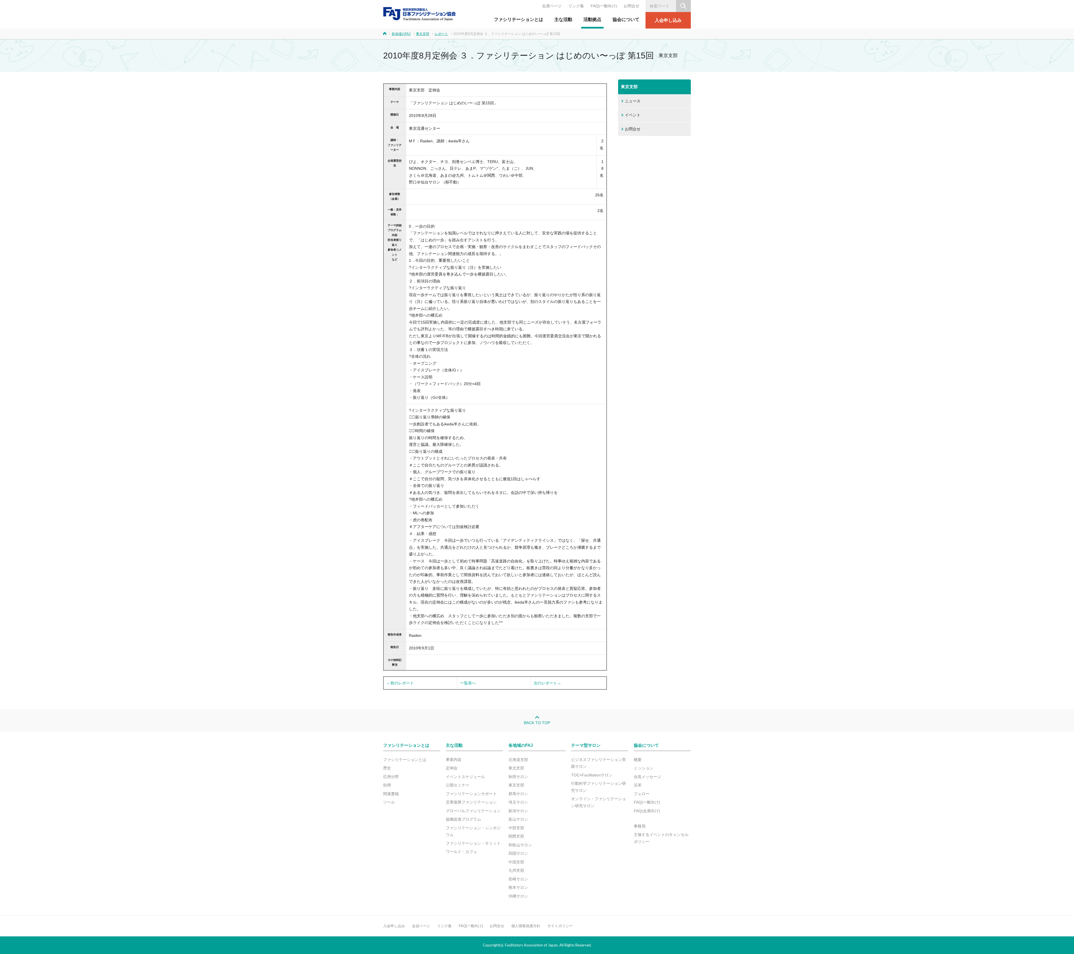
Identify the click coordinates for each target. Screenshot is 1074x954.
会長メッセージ (647, 776)
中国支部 (516, 862)
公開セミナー (457, 785)
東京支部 (422, 34)
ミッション (643, 768)
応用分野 (391, 776)
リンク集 (576, 6)
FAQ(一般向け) (604, 6)
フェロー (641, 794)
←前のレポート (400, 683)
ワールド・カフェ (461, 851)
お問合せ (631, 6)
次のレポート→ (547, 683)
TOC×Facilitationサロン (592, 775)
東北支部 (516, 768)
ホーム (384, 33)
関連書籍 (391, 794)
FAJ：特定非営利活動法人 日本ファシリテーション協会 (419, 14)
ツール (389, 802)
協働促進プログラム (463, 819)
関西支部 (516, 836)
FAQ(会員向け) (647, 811)
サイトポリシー (560, 926)
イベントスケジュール (465, 776)
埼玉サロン (518, 802)
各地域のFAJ (401, 34)
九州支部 (516, 870)
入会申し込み (668, 20)
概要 (638, 759)
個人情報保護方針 (525, 926)
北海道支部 (518, 759)
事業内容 (453, 759)
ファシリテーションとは (518, 19)
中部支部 (516, 828)
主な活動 (563, 19)
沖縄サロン (518, 896)
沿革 (638, 785)
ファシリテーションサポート (471, 794)
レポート (441, 34)
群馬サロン (518, 794)
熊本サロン (518, 887)
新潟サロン (518, 811)
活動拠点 (592, 19)
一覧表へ (468, 683)
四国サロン (518, 853)
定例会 (452, 768)
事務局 (640, 826)
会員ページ (552, 6)
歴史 (387, 768)
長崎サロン (518, 879)
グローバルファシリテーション (473, 811)
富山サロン (518, 819)
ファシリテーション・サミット (473, 843)
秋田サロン (518, 776)
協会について (626, 19)
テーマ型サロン (585, 745)
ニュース (632, 101)
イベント (632, 115)
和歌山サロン (520, 845)
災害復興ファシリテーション (471, 802)
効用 (387, 785)
